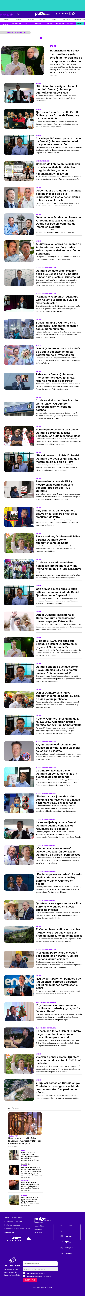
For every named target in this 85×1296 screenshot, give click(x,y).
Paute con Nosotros (12, 1225)
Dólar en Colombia (48, 24)
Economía (66, 19)
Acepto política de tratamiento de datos (39, 1276)
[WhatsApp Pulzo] (73, 13)
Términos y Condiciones (13, 1217)
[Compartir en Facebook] (39, 52)
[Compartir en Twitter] (39, 57)
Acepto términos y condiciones (36, 1273)
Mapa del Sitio (39, 1226)
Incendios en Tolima (37, 24)
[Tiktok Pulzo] (62, 13)
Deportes (30, 19)
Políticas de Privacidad (13, 1221)
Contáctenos (38, 1222)
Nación (6, 19)
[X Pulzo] (59, 13)
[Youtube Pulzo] (66, 13)
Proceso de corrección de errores (17, 1229)
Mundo (54, 19)
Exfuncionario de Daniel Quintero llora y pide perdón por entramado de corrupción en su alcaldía (65, 56)
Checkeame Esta (79, 19)
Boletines (79, 23)
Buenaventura (16, 23)
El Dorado (70, 23)
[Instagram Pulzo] (70, 13)
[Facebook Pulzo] (56, 13)
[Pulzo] (42, 14)
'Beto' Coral (26, 24)
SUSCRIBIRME (30, 1280)
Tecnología (42, 19)
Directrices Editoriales (38, 1231)
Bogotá (18, 19)
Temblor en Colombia (60, 24)
